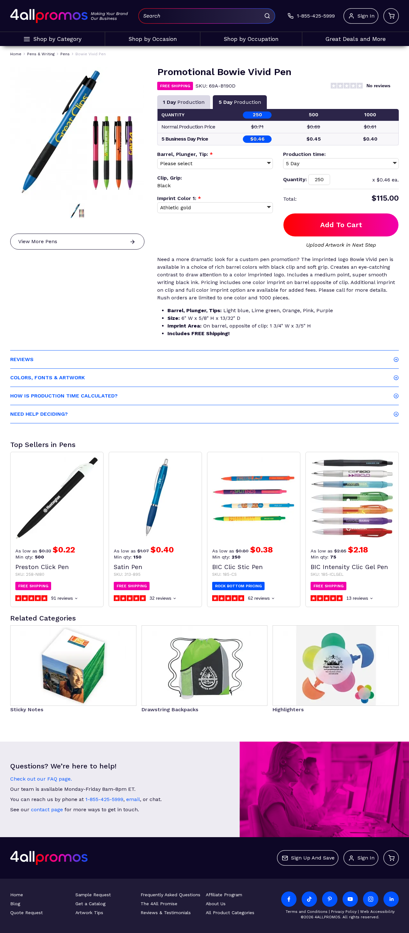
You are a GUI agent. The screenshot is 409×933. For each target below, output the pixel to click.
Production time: (304, 154)
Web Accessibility (377, 911)
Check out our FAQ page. (41, 779)
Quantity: (295, 179)
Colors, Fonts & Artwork (47, 377)
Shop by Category (57, 39)
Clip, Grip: (169, 178)
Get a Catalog (90, 903)
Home (16, 894)
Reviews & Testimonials (166, 912)
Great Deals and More (356, 39)
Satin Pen (128, 567)
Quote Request (26, 912)
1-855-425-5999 (104, 799)
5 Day (240, 102)
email (133, 799)
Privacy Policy (344, 911)
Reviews (22, 359)
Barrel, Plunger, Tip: (185, 154)
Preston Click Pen (42, 567)
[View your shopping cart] (391, 16)
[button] (77, 211)
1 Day (183, 102)
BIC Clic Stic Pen (237, 567)
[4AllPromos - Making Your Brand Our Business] (49, 16)
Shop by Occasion (152, 39)
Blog (15, 903)
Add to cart (341, 225)
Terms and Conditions (307, 911)
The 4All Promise (159, 903)
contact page (47, 809)
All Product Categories (230, 912)
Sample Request (93, 894)
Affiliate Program (224, 894)
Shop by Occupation (251, 39)
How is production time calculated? (64, 396)
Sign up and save (313, 858)
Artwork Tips (89, 912)
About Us (216, 903)
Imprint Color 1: (179, 198)
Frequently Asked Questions (170, 894)
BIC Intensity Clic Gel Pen (349, 567)
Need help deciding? (39, 414)
